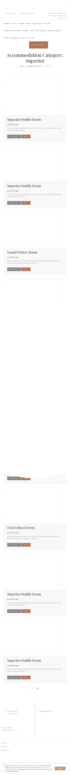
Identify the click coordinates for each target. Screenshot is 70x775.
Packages (21, 23)
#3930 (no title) (62, 16)
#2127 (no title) (52, 16)
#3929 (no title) (62, 13)
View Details (14, 136)
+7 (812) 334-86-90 (10, 13)
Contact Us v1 (62, 18)
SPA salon (47, 23)
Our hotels (31, 38)
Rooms (14, 23)
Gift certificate (41, 30)
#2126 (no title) (52, 13)
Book (26, 136)
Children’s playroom (54, 30)
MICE (32, 30)
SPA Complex (37, 23)
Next (38, 688)
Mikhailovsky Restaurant (12, 30)
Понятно (60, 768)
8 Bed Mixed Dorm (21, 527)
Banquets (7, 23)
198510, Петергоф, (7, 728)
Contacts (7, 38)
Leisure (23, 38)
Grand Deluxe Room (22, 252)
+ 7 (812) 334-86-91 (12, 713)
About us (4, 743)
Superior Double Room (24, 119)
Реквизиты (15, 38)
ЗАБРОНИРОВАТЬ (38, 45)
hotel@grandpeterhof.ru (27, 13)
